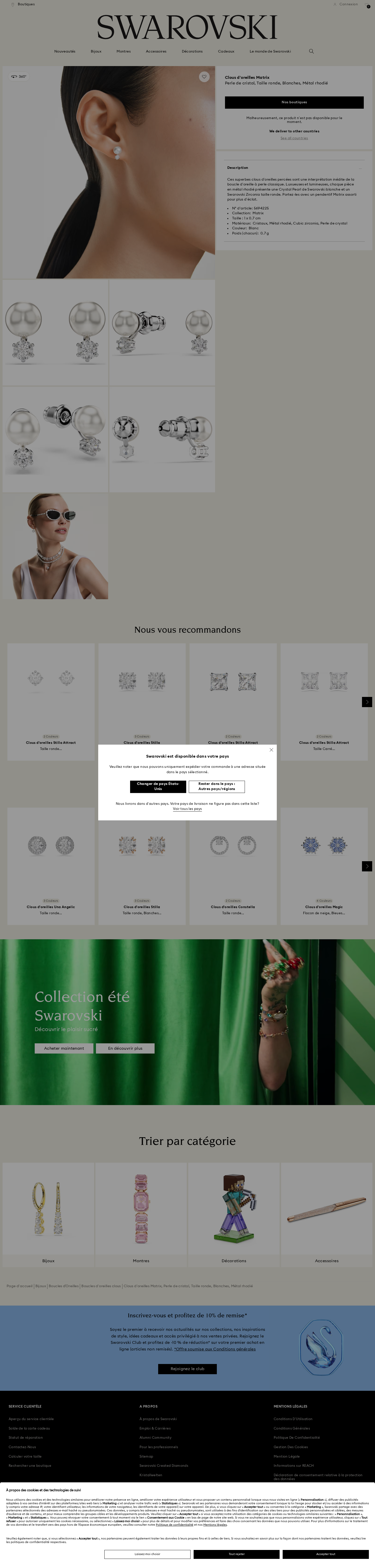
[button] (271, 750)
